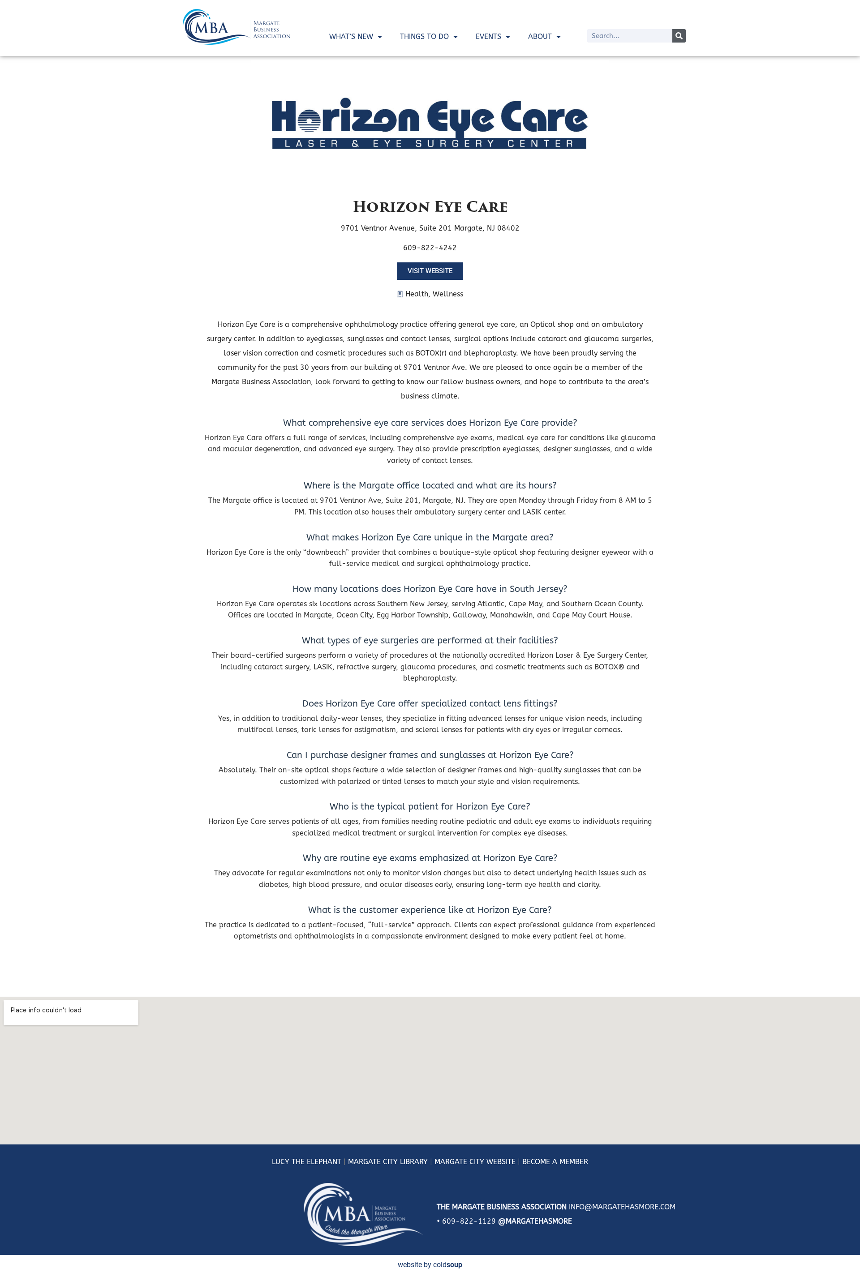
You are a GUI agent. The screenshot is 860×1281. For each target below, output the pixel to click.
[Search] (679, 36)
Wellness (448, 294)
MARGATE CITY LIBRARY (388, 1161)
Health (416, 294)
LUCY (280, 1161)
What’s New (351, 36)
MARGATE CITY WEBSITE (475, 1161)
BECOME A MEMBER (555, 1161)
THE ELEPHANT (315, 1161)
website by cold (430, 1264)
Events (488, 36)
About (540, 36)
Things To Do (424, 36)
